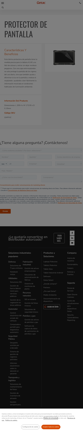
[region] (41, 420)
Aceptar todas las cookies (51, 427)
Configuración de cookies (30, 427)
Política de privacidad (51, 418)
